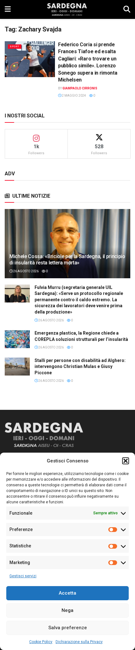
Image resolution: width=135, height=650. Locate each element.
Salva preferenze (67, 627)
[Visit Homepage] (67, 9)
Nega (67, 610)
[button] (125, 461)
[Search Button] (126, 9)
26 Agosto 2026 (26, 271)
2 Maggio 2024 (73, 95)
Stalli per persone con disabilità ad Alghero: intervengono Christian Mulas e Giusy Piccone (80, 366)
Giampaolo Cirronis (79, 88)
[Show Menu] (8, 9)
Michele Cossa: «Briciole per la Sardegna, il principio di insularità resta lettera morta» (67, 259)
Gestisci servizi (22, 576)
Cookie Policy (40, 642)
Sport (14, 46)
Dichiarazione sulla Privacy (79, 642)
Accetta (67, 593)
